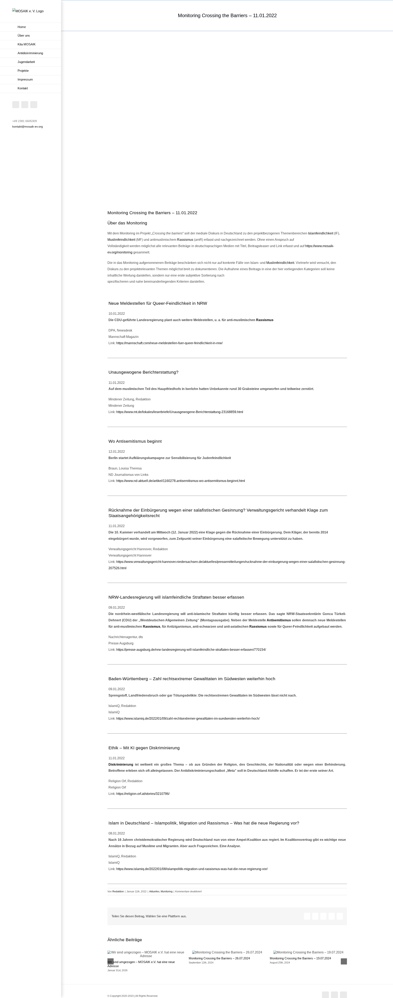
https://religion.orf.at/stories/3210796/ (142, 793)
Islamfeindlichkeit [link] (320, 233)
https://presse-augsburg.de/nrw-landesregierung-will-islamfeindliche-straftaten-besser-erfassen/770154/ (191, 649)
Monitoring (167, 891)
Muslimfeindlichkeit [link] (121, 239)
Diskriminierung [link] (120, 764)
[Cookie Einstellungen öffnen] (9, 993)
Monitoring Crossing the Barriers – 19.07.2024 (300, 958)
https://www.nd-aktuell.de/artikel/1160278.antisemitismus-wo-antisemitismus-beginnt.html (180, 481)
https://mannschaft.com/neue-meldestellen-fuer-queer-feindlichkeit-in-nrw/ (169, 343)
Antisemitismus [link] (279, 620)
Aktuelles (154, 891)
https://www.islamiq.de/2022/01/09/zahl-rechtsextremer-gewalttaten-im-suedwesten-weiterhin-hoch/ (188, 718)
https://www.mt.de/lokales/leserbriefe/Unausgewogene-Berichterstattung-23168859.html (179, 412)
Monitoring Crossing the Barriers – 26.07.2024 (219, 958)
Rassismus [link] (185, 239)
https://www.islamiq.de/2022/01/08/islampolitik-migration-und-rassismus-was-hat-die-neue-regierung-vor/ (192, 869)
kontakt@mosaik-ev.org (27, 126)
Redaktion (118, 891)
